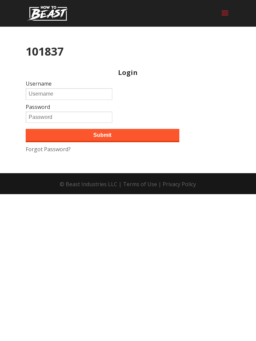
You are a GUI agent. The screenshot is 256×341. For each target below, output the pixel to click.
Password (38, 107)
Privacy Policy (179, 184)
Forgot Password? (48, 149)
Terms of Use (140, 184)
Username (39, 83)
